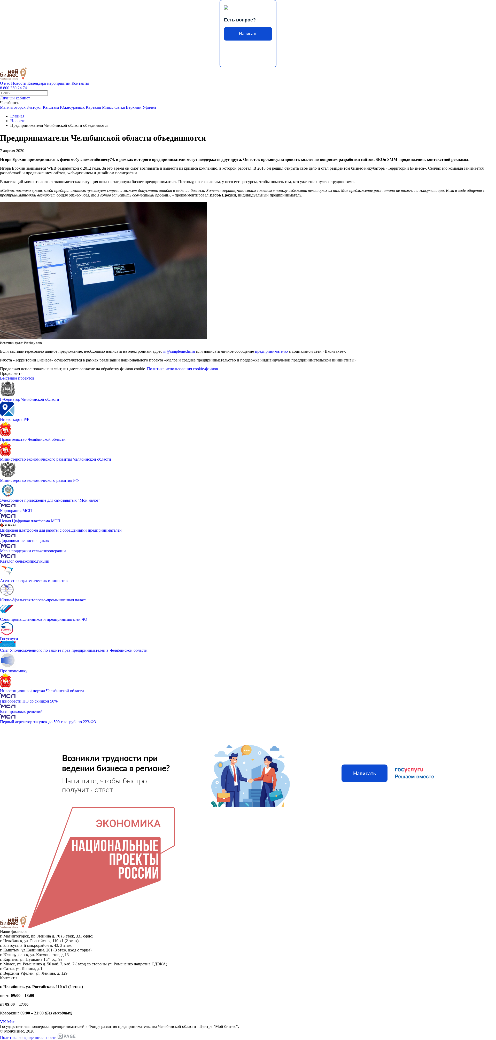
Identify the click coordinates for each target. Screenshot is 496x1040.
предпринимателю (272, 351)
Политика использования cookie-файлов (182, 369)
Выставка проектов (17, 378)
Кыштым (51, 107)
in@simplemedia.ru (179, 351)
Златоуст (34, 107)
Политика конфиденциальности (28, 1037)
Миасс (107, 107)
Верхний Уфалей (141, 107)
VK (3, 1022)
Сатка (119, 107)
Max (11, 1022)
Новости (18, 83)
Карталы (93, 107)
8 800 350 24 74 (13, 88)
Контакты (80, 83)
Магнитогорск (13, 107)
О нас (5, 83)
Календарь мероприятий (49, 83)
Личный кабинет (15, 98)
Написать (248, 33)
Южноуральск (72, 107)
